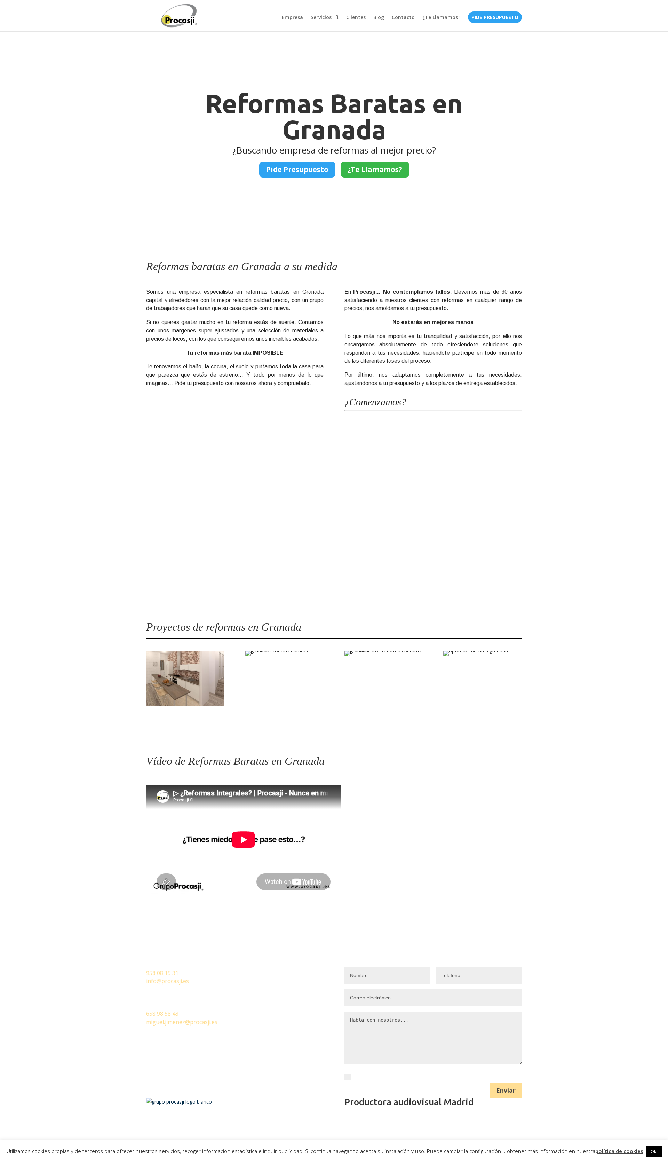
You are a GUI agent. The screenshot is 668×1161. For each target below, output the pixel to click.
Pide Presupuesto (494, 18)
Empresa (292, 18)
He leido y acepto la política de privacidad (405, 1076)
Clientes (356, 18)
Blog (378, 18)
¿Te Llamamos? (441, 18)
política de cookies (619, 1150)
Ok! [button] (654, 1151)
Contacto (403, 18)
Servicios (321, 18)
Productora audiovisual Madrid (409, 1102)
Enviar (506, 1090)
